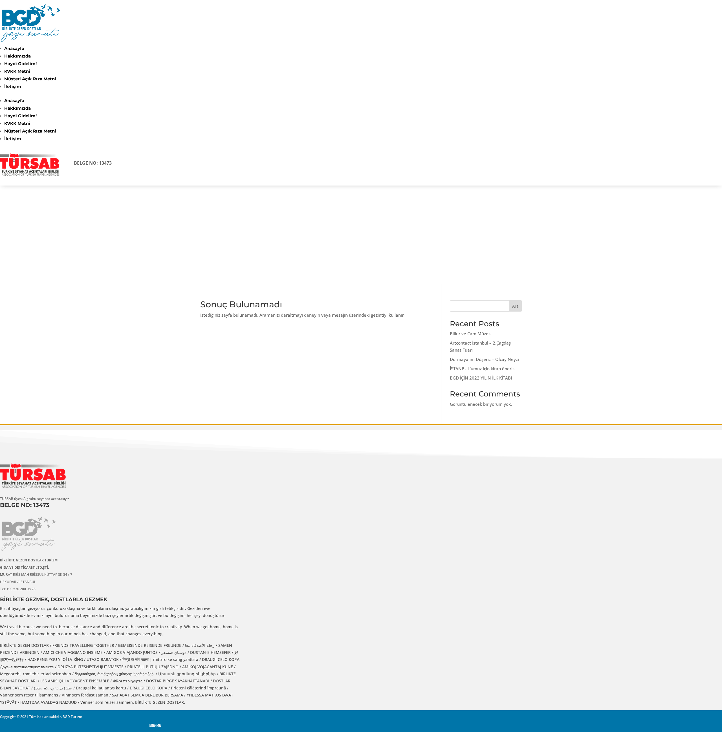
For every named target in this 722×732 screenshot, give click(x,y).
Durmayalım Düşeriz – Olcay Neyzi (484, 359)
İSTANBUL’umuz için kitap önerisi (483, 368)
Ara (515, 306)
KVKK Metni (17, 71)
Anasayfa (14, 48)
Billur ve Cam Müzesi (471, 333)
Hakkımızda (17, 56)
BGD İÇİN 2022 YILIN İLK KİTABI (481, 378)
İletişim (12, 86)
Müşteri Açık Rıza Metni (30, 78)
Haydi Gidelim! (20, 63)
